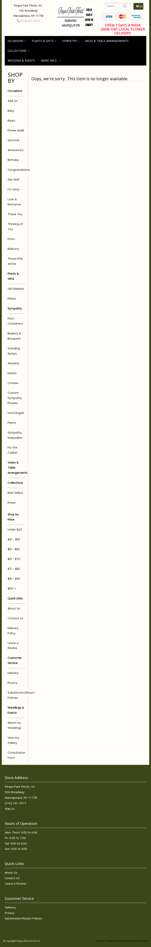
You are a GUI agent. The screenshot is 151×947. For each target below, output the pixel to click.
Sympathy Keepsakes (15, 435)
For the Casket (12, 450)
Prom (11, 239)
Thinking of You (15, 226)
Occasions (15, 41)
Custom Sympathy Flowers (15, 398)
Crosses (13, 383)
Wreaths (13, 363)
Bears (11, 121)
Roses (12, 503)
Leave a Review (13, 645)
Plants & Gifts (43, 41)
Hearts (12, 373)
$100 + (12, 589)
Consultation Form (16, 755)
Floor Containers (15, 321)
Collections (17, 51)
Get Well (13, 180)
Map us (10, 808)
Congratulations (16, 170)
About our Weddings (14, 725)
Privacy (12, 683)
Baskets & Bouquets (14, 336)
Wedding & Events (21, 60)
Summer (14, 140)
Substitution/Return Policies (16, 695)
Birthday (13, 160)
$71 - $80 (14, 569)
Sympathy (69, 41)
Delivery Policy (13, 630)
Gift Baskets (16, 289)
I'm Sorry (13, 189)
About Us (14, 608)
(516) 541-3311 (30, 21)
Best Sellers (15, 493)
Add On (13, 101)
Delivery (13, 673)
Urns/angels (16, 413)
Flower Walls (16, 130)
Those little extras (15, 261)
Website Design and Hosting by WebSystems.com (122, 940)
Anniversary (16, 150)
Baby (11, 111)
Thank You (15, 214)
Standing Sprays (14, 350)
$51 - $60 (14, 549)
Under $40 (15, 530)
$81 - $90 (14, 579)
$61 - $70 (14, 559)
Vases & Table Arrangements (107, 41)
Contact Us (15, 618)
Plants (12, 299)
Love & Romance (14, 201)
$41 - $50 (14, 539)
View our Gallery (13, 740)
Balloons (13, 249)
